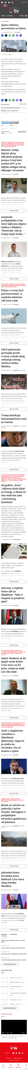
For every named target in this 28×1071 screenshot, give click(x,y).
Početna (3, 1067)
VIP (26, 15)
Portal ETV (17, 32)
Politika (3, 15)
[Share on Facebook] (2, 35)
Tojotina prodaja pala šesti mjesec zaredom (13, 960)
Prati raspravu (25, 104)
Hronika (21, 15)
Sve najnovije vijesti (10, 964)
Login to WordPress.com (14, 123)
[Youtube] (9, 2)
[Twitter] (5, 2)
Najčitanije (18, 1067)
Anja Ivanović (16, 539)
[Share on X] (6, 35)
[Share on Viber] (17, 35)
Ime (2, 125)
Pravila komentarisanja (14, 1060)
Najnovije (10, 1067)
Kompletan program (9, 1008)
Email (11, 125)
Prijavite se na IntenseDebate (5, 123)
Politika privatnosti (18, 1058)
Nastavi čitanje (14, 210)
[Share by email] (13, 35)
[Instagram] (12, 2)
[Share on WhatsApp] (9, 35)
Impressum (8, 1058)
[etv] (14, 10)
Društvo (16, 15)
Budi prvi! (17, 108)
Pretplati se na (5, 131)
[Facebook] (2, 2)
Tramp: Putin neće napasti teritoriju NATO (13, 948)
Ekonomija (10, 15)
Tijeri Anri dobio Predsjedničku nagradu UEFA (14, 954)
